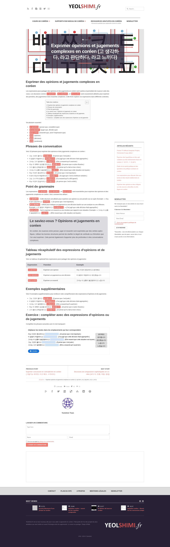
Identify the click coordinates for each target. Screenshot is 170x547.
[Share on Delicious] (71, 391)
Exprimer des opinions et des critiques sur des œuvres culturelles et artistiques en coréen (129, 187)
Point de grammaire (53, 109)
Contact (52, 491)
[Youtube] (49, 9)
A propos (81, 491)
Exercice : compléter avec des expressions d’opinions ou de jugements (68, 117)
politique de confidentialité (46, 441)
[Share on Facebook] (52, 391)
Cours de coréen (40, 21)
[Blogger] (36, 9)
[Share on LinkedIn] (83, 391)
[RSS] (28, 9)
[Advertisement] (129, 107)
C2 (74, 386)
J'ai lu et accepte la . (41, 441)
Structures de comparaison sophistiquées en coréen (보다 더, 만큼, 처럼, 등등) (92, 373)
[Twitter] (44, 9)
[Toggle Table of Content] (86, 102)
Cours (86, 39)
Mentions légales (98, 491)
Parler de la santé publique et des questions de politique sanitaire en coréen (127, 169)
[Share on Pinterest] (89, 391)
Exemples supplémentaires (55, 115)
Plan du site (66, 491)
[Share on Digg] (64, 391)
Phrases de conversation (55, 107)
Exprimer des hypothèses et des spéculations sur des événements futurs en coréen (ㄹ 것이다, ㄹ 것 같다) (129, 159)
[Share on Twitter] (58, 391)
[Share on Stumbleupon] (77, 391)
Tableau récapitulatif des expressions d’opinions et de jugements (66, 113)
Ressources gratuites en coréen (106, 22)
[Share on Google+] (45, 391)
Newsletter (132, 21)
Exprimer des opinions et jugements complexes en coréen (64, 105)
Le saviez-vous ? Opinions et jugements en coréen (62, 111)
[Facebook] (32, 9)
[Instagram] (40, 9)
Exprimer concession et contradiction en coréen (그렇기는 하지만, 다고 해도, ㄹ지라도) (43, 373)
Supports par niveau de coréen (69, 21)
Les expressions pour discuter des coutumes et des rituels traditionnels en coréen (129, 178)
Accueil (41, 379)
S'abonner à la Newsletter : (123, 209)
